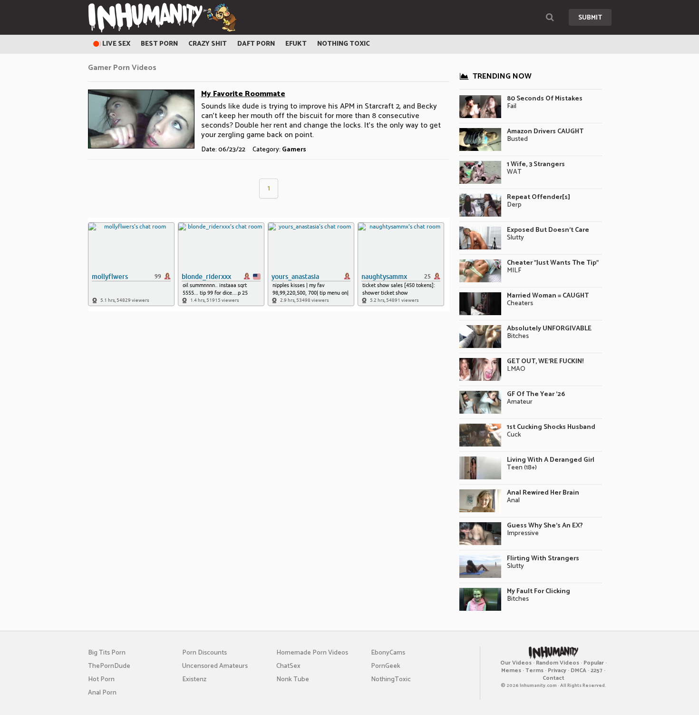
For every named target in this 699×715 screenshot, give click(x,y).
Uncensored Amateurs (215, 666)
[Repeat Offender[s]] (480, 205)
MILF (514, 270)
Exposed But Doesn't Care (548, 230)
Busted (517, 139)
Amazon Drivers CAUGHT (545, 131)
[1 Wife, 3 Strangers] (480, 172)
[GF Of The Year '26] (480, 402)
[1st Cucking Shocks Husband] (480, 435)
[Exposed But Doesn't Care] (480, 238)
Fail (511, 106)
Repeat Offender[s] (538, 197)
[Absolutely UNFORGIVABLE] (480, 336)
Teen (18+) (522, 467)
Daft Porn (256, 44)
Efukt (296, 44)
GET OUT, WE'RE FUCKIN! (545, 361)
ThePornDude (109, 666)
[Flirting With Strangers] (480, 566)
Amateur (520, 402)
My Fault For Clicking (538, 591)
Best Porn (159, 44)
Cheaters (520, 303)
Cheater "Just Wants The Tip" (553, 263)
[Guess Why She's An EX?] (480, 533)
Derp (514, 204)
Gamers (294, 149)
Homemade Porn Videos (312, 652)
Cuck (514, 434)
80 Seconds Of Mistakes (544, 98)
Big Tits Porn (107, 652)
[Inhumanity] (162, 17)
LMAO (516, 369)
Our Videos (516, 662)
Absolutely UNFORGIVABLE (549, 328)
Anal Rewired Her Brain (543, 492)
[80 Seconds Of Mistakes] (480, 106)
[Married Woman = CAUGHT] (480, 303)
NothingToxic (391, 679)
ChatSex (288, 666)
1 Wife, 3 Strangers (536, 164)
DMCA (578, 670)
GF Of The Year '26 (536, 394)
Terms (534, 670)
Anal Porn (102, 692)
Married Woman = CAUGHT (548, 295)
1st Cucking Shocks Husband (551, 427)
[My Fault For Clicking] (480, 599)
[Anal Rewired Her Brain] (480, 500)
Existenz (194, 679)
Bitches (518, 336)
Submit (590, 17)
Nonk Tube (292, 679)
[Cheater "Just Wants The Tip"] (480, 270)
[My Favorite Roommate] (141, 119)
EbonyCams (388, 652)
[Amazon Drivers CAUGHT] (480, 139)
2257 (596, 670)
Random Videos (557, 662)
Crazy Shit (207, 44)
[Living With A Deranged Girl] (480, 468)
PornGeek (385, 666)
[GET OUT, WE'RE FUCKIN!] (480, 369)
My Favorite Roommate (243, 94)
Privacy (557, 670)
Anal (513, 500)
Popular (593, 662)
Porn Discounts (204, 652)
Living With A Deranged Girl (550, 460)
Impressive (523, 533)
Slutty (515, 237)
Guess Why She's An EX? (545, 525)
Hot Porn (101, 679)
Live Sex (115, 44)
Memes (511, 670)
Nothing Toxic (343, 44)
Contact (553, 678)
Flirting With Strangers (543, 558)
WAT (514, 172)
